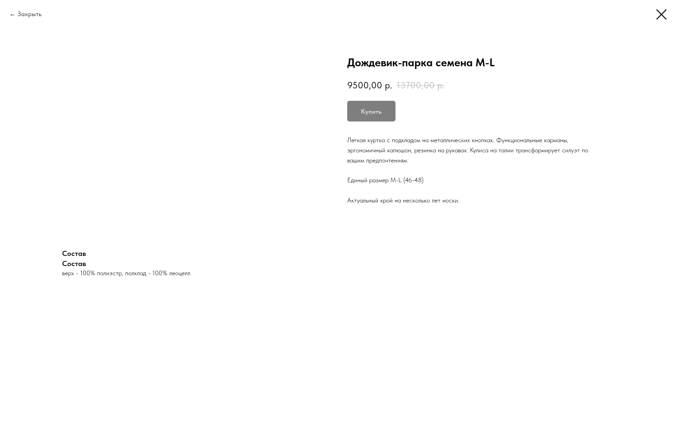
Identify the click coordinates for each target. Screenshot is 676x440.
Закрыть (29, 13)
